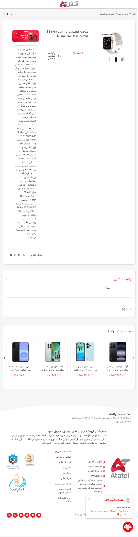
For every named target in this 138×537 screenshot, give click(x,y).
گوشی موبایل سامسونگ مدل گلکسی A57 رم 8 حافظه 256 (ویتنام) (20, 370)
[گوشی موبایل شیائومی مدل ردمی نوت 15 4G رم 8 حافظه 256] (53, 352)
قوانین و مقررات (63, 457)
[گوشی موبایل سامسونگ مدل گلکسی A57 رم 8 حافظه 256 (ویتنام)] (20, 352)
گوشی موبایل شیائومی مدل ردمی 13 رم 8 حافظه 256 (85, 370)
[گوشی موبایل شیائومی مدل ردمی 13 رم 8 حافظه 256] (85, 352)
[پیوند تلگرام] (11, 255)
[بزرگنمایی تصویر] (119, 49)
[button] (122, 42)
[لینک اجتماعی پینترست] (19, 255)
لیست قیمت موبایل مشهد (65, 491)
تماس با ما (66, 468)
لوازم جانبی (123, 14)
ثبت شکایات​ (65, 462)
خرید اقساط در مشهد (64, 499)
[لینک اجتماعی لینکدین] (15, 255)
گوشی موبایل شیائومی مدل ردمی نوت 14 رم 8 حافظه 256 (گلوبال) (117, 370)
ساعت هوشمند (107, 14)
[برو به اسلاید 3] (109, 52)
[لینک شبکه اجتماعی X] (24, 255)
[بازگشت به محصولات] (8, 14)
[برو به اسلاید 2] (112, 52)
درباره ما (67, 473)
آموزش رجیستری (63, 484)
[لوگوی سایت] (69, 4)
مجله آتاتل (66, 478)
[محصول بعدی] (4, 14)
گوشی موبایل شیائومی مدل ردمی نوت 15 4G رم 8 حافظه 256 (52, 370)
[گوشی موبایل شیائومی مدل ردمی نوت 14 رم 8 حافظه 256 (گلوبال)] (118, 352)
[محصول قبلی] (12, 14)
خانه (134, 14)
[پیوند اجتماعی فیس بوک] (28, 255)
